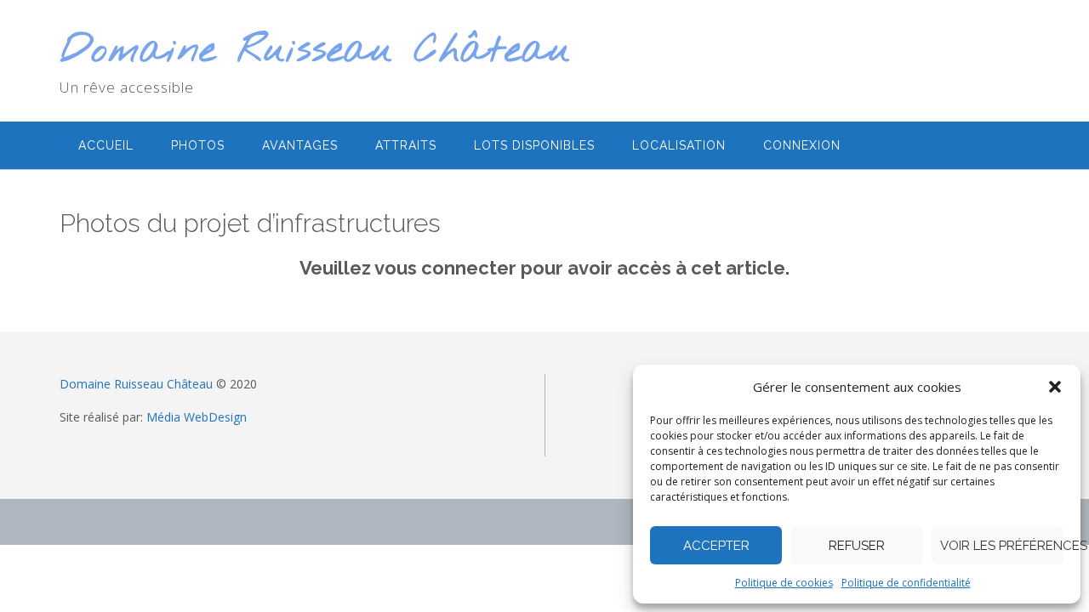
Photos (198, 145)
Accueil (106, 145)
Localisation (679, 145)
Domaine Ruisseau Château (315, 51)
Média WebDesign (196, 417)
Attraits (405, 145)
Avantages (300, 145)
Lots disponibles (534, 145)
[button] (1054, 386)
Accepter (716, 545)
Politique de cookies (784, 582)
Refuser (857, 545)
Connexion (802, 145)
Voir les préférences (1001, 545)
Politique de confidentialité (906, 582)
